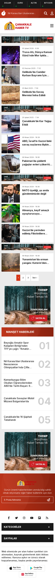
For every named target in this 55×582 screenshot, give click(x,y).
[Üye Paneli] (50, 13)
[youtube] (32, 518)
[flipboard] (39, 518)
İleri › (35, 278)
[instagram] (24, 518)
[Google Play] (36, 568)
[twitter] (16, 518)
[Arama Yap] (44, 13)
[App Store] (15, 568)
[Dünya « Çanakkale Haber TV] (19, 25)
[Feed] (47, 518)
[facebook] (9, 518)
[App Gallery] (27, 574)
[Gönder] (49, 500)
